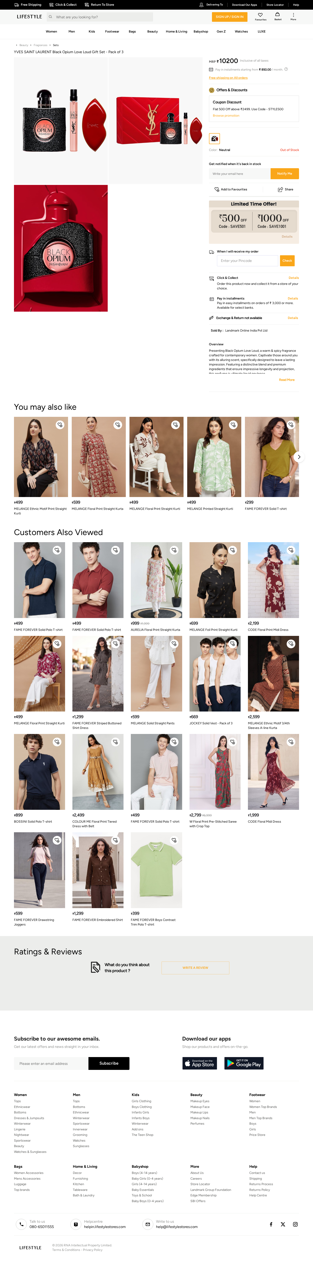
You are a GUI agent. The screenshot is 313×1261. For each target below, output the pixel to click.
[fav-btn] (60, 424)
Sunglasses (81, 1146)
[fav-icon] (260, 15)
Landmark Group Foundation (210, 1190)
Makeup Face (200, 1107)
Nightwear (21, 1135)
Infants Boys (141, 1118)
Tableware (80, 1190)
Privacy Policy (92, 1250)
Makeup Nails (200, 1118)
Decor (77, 1173)
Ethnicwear (22, 1107)
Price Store (257, 1135)
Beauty (23, 45)
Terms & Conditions (66, 1250)
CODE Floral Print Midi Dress (268, 630)
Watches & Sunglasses (30, 1152)
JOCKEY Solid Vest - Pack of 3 (211, 723)
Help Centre (258, 1195)
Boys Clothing (142, 1107)
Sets (56, 45)
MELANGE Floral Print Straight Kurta (97, 509)
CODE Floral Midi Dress (264, 822)
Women (254, 1101)
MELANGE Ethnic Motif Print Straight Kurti (40, 511)
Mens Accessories (27, 1179)
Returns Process (261, 1184)
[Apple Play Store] (199, 1063)
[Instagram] (295, 1224)
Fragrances (40, 45)
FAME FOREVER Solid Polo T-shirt (38, 630)
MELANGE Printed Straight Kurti (210, 509)
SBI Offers (198, 1201)
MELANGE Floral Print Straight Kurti (154, 509)
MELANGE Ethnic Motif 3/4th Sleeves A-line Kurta (269, 725)
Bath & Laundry (83, 1195)
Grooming (80, 1135)
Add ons (137, 1129)
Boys (252, 1124)
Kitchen (78, 1184)
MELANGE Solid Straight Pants (153, 723)
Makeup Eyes (199, 1101)
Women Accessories (29, 1173)
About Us (197, 1173)
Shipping (255, 1179)
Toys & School (142, 1195)
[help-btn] (286, 69)
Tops (17, 1101)
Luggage (20, 1184)
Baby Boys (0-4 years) (148, 1201)
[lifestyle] (29, 17)
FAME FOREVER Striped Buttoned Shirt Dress (96, 725)
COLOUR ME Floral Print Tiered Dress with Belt (94, 824)
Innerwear (80, 1129)
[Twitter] (283, 1224)
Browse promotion (226, 116)
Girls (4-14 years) (144, 1184)
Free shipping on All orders (228, 78)
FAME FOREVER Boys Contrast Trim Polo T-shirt (153, 922)
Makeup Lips (199, 1112)
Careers (196, 1179)
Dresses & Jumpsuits (29, 1118)
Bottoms (20, 1112)
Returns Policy (259, 1190)
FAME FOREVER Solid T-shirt (266, 509)
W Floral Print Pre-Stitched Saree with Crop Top (213, 824)
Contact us (257, 1173)
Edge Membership (203, 1195)
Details (287, 236)
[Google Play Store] (244, 1063)
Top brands (22, 1190)
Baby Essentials (143, 1190)
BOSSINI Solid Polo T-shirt (33, 822)
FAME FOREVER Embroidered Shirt (97, 920)
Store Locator (200, 1184)
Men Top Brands (260, 1118)
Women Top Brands (263, 1107)
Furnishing (80, 1179)
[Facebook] (270, 1224)
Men (252, 1112)
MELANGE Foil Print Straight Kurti (213, 630)
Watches (79, 1141)
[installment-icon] (212, 69)
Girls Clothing (141, 1101)
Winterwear (22, 1124)
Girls (252, 1129)
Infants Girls (140, 1112)
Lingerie (19, 1129)
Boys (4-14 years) (144, 1173)
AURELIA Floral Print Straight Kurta (155, 630)
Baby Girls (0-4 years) (147, 1179)
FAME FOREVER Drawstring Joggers (34, 922)
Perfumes (197, 1124)
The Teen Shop (142, 1135)
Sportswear (22, 1141)
